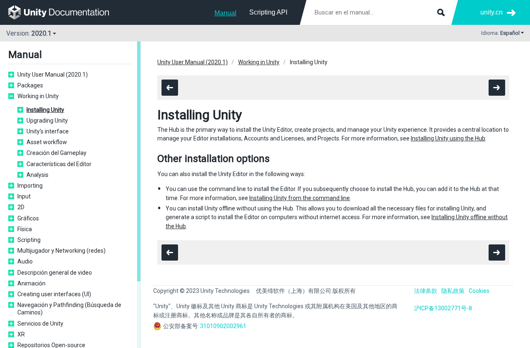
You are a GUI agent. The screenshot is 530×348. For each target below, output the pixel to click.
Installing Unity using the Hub (448, 138)
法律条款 (425, 291)
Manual (225, 13)
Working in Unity (38, 96)
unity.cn (491, 12)
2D (20, 207)
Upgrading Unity (47, 120)
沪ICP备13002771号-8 (443, 308)
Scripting (29, 240)
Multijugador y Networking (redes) (61, 250)
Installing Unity (45, 109)
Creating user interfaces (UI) (54, 294)
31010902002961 (223, 326)
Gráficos (28, 218)
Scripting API (268, 12)
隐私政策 (453, 291)
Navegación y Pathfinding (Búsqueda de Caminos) (69, 309)
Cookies (479, 291)
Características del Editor (59, 164)
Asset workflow (46, 142)
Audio (25, 261)
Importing (30, 185)
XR (21, 334)
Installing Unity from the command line (299, 198)
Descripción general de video (54, 272)
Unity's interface (47, 131)
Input (24, 196)
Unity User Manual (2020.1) (52, 74)
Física (24, 229)
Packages (30, 85)
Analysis (37, 175)
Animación (31, 283)
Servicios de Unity (40, 323)
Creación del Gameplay (56, 153)
